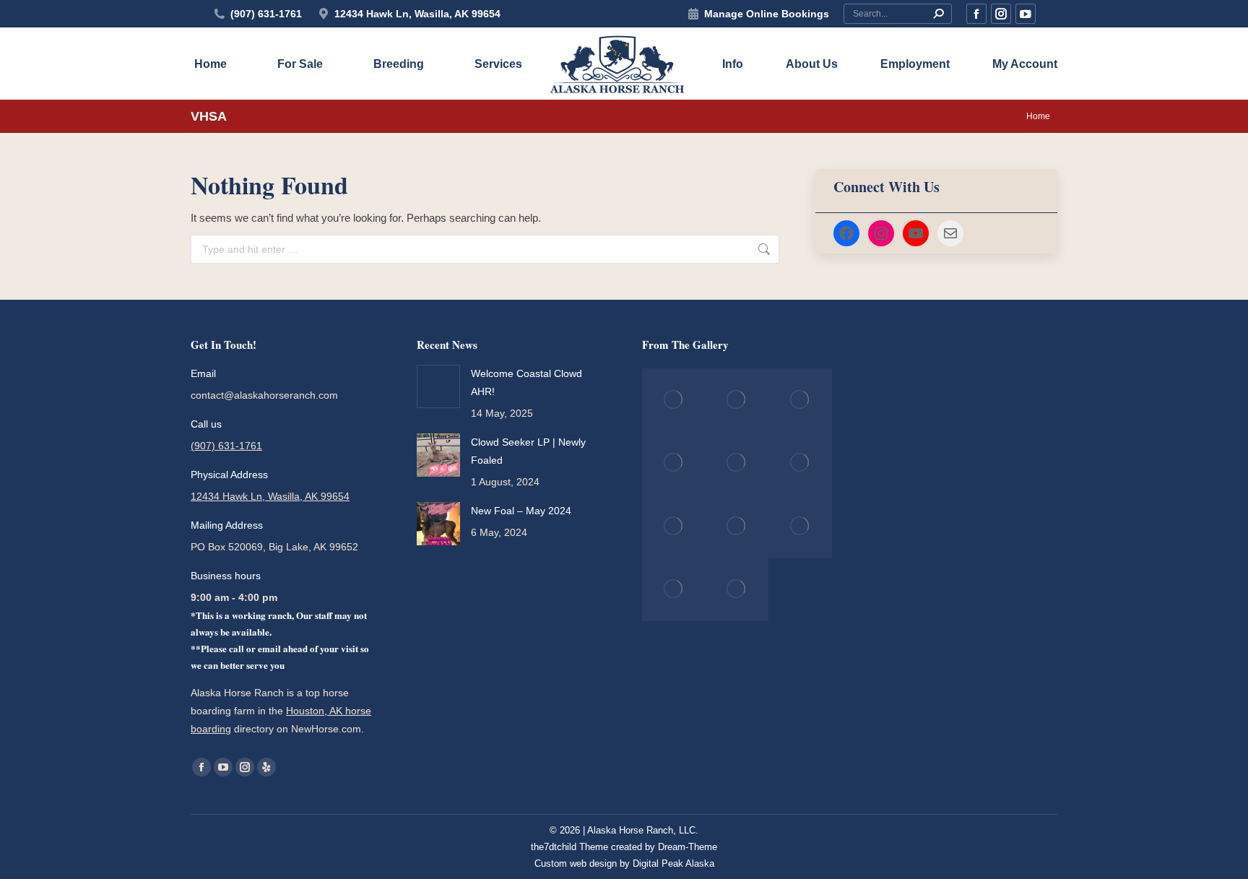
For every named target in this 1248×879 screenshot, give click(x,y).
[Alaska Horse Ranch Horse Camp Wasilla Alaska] (737, 526)
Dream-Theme (687, 846)
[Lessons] (737, 463)
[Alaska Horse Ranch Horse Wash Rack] (800, 463)
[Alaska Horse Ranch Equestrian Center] (737, 400)
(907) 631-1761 (266, 14)
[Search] (938, 14)
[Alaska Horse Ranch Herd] (800, 400)
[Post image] (438, 386)
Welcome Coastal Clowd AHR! (526, 382)
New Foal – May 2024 (521, 510)
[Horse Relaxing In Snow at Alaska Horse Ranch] (674, 400)
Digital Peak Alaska (673, 863)
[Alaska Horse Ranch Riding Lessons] (674, 463)
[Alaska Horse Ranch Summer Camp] (800, 526)
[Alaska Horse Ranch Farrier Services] (674, 526)
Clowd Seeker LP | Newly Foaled (528, 451)
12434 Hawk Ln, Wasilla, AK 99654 (417, 14)
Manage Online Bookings (766, 14)
